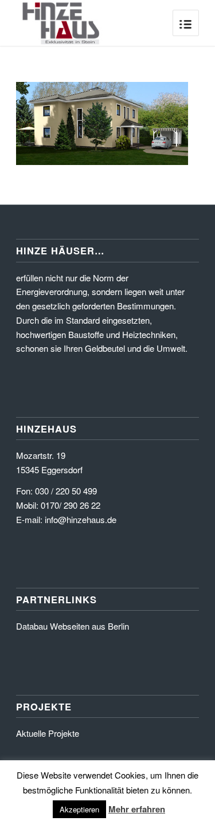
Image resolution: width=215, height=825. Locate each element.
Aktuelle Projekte (47, 733)
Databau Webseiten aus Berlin (72, 626)
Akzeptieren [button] (79, 809)
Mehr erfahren (136, 809)
